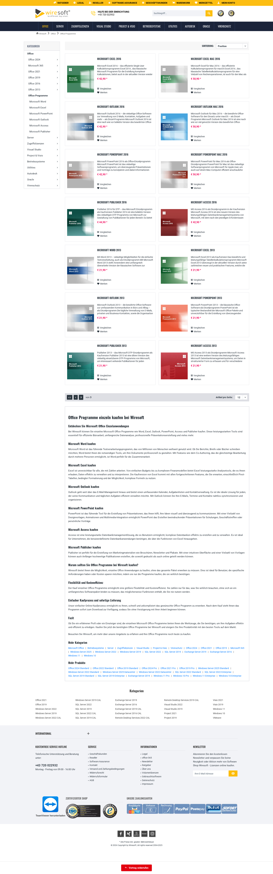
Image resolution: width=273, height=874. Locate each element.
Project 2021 (170, 713)
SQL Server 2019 (173, 652)
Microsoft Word (37, 101)
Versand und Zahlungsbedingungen (107, 769)
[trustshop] (110, 811)
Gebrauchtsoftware (151, 776)
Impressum (147, 784)
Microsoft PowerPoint (41, 113)
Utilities (31, 167)
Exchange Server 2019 (195, 652)
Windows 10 (90, 655)
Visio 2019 (218, 704)
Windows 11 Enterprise (204, 676)
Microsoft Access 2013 (204, 346)
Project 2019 (170, 718)
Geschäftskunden (98, 754)
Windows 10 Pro (181, 676)
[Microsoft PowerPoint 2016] (80, 174)
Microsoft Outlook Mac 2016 (207, 107)
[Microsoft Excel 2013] (174, 270)
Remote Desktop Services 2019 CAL (181, 700)
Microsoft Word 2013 (109, 250)
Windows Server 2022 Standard (83, 672)
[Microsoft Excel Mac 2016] (174, 79)
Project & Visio (35, 155)
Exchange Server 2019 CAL (128, 709)
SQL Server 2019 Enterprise (111, 676)
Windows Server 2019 (130, 652)
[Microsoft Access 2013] (174, 366)
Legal (144, 754)
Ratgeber (146, 765)
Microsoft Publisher (39, 131)
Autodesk (32, 173)
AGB (92, 780)
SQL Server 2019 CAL (85, 718)
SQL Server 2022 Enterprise (218, 672)
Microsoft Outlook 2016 (110, 107)
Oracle (30, 179)
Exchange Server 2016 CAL (128, 713)
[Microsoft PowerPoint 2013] (174, 318)
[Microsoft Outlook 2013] (80, 318)
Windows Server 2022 (105, 652)
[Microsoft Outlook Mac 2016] (174, 126)
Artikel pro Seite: (224, 397)
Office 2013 (34, 89)
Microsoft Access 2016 (204, 202)
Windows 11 (74, 655)
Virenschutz (33, 185)
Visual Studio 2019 (173, 709)
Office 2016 (34, 83)
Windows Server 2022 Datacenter (155, 672)
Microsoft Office (76, 648)
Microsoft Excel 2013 (203, 250)
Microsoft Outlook (39, 119)
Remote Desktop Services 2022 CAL (132, 718)
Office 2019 (34, 77)
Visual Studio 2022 (173, 704)
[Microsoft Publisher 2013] (80, 366)
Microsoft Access (38, 125)
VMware (217, 718)
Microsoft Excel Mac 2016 (205, 59)
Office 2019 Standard (127, 668)
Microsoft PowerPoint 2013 (206, 298)
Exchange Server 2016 (221, 652)
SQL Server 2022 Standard (188, 672)
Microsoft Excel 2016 (109, 59)
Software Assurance (99, 761)
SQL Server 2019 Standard (81, 676)
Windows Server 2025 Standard (213, 668)
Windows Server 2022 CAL (48, 718)
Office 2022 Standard (103, 668)
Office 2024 (34, 59)
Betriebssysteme (36, 161)
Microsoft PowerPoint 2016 (112, 154)
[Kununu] (144, 834)
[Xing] (128, 834)
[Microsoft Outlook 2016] (80, 126)
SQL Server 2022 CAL (85, 713)
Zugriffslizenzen (35, 143)
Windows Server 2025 (80, 652)
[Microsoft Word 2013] (80, 270)
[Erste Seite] (70, 397)
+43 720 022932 (46, 765)
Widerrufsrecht (97, 772)
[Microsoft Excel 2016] (80, 79)
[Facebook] (121, 834)
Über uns (146, 769)
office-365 (147, 757)
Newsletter (147, 761)
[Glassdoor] (136, 834)
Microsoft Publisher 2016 (112, 202)
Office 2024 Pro (149, 668)
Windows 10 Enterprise (230, 676)
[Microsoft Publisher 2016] (80, 222)
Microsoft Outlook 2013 (110, 298)
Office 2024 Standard (78, 668)
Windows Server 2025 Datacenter (119, 672)
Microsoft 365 (35, 65)
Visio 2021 (218, 700)
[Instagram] (152, 834)
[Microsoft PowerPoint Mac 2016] (174, 174)
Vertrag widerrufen (138, 867)
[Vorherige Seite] (75, 397)
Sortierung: (208, 45)
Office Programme (38, 95)
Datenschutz (148, 780)
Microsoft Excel (37, 107)
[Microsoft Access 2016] (174, 222)
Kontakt (93, 765)
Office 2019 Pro (186, 668)
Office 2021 (34, 71)
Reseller (93, 757)
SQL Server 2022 (153, 652)
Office (30, 53)
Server (30, 137)
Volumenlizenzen (150, 772)
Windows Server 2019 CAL (88, 700)
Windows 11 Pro (162, 676)
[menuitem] (181, 3)
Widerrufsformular (99, 776)
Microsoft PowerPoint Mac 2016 (209, 154)
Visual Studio (34, 149)
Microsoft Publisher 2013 (112, 346)
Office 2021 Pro (168, 668)
